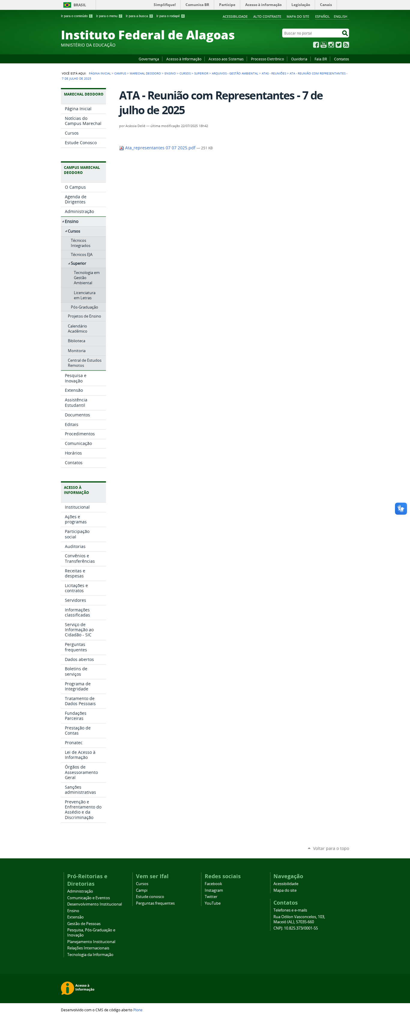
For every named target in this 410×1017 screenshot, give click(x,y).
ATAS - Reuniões (274, 73)
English (340, 16)
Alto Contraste (267, 16)
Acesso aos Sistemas (226, 58)
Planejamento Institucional (91, 941)
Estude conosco (150, 896)
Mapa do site (298, 16)
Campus (120, 73)
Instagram (331, 45)
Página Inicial (100, 73)
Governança (149, 58)
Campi (141, 890)
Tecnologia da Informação (90, 954)
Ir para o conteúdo (76, 16)
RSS (346, 45)
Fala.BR (321, 58)
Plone (138, 1009)
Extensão (75, 917)
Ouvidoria (299, 58)
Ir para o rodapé (170, 16)
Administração (80, 891)
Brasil (80, 5)
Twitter (339, 45)
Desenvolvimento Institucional (94, 904)
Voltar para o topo (331, 848)
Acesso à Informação (183, 58)
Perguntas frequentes (155, 903)
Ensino (170, 73)
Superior (201, 73)
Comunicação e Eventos (88, 897)
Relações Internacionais (88, 948)
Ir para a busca (139, 16)
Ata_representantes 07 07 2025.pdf (160, 148)
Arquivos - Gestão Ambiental (235, 73)
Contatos (341, 58)
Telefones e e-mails (290, 910)
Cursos (185, 73)
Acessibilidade (235, 16)
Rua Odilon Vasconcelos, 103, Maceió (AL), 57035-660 (299, 919)
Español (322, 16)
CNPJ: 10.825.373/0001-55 (295, 928)
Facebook (316, 45)
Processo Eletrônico (267, 58)
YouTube (324, 45)
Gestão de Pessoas (84, 923)
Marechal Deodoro (145, 73)
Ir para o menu (108, 16)
